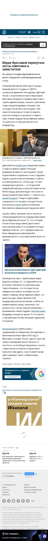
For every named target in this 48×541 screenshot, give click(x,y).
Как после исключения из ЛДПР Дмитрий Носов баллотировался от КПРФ (25, 271)
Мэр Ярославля (38, 311)
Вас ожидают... (12, 533)
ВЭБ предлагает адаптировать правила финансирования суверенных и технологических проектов (14, 459)
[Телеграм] (4, 501)
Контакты (6, 490)
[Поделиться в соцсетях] (43, 57)
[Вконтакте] (9, 501)
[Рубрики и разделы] (43, 32)
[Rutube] (23, 501)
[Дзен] (13, 501)
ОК (43, 45)
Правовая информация (33, 490)
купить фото (37, 160)
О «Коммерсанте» (9, 485)
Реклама (5, 492)
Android (27, 485)
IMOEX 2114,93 (34, 37)
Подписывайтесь (12, 377)
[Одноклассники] (18, 501)
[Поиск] (39, 32)
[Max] (27, 501)
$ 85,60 (10, 37)
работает (22, 165)
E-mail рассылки (30, 492)
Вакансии (6, 495)
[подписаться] (4, 393)
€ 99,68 (17, 37)
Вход (35, 32)
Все (17, 447)
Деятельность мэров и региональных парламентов (19, 51)
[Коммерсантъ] (4, 32)
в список (17, 204)
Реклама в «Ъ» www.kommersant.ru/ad (24, 15)
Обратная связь (30, 487)
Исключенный (8, 328)
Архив (4, 487)
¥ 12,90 (24, 37)
